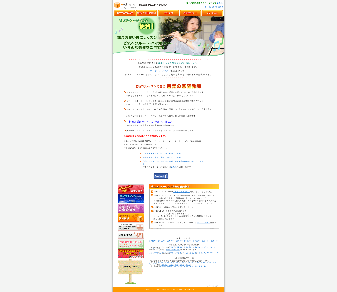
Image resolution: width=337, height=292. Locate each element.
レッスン (163, 252)
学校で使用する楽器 (173, 249)
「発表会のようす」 (181, 192)
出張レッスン (197, 247)
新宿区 (184, 262)
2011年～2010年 (157, 241)
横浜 (154, 263)
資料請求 (131, 218)
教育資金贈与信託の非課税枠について (131, 244)
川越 (200, 266)
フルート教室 (176, 253)
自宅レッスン (208, 247)
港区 (172, 262)
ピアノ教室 (154, 252)
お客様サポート (190, 13)
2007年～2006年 (192, 241)
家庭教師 (170, 252)
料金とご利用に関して (146, 13)
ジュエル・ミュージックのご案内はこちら (161, 153)
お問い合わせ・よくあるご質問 (131, 208)
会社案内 (168, 13)
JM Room (212, 13)
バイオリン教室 (192, 252)
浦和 (205, 266)
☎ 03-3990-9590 (214, 7)
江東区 (203, 262)
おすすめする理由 (125, 13)
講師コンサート (203, 223)
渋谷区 (209, 262)
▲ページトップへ (213, 286)
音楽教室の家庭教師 (176, 247)
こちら (220, 3)
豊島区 (178, 262)
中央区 (197, 262)
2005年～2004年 (210, 241)
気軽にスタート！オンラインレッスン (131, 198)
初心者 (159, 253)
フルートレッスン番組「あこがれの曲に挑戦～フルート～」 (131, 227)
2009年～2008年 (175, 241)
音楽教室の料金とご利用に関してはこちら (161, 157)
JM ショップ (131, 235)
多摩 (191, 266)
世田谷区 (161, 262)
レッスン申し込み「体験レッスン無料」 (131, 189)
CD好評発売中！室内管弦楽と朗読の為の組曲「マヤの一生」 (131, 253)
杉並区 (167, 262)
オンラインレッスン (160, 71)
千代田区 (191, 262)
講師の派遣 (188, 247)
